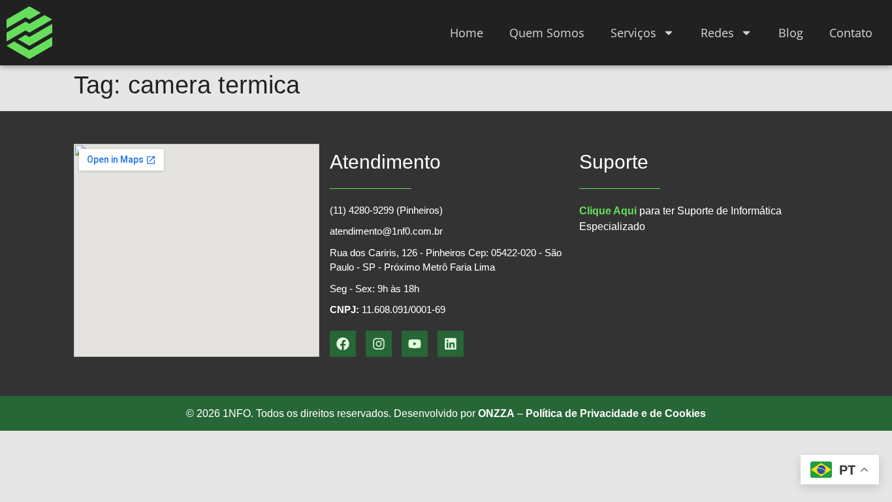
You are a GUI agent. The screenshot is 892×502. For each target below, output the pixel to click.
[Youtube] (415, 344)
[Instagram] (379, 344)
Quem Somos (546, 33)
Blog (790, 33)
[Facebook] (343, 344)
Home (466, 33)
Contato (850, 33)
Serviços (633, 33)
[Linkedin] (451, 344)
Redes (717, 33)
